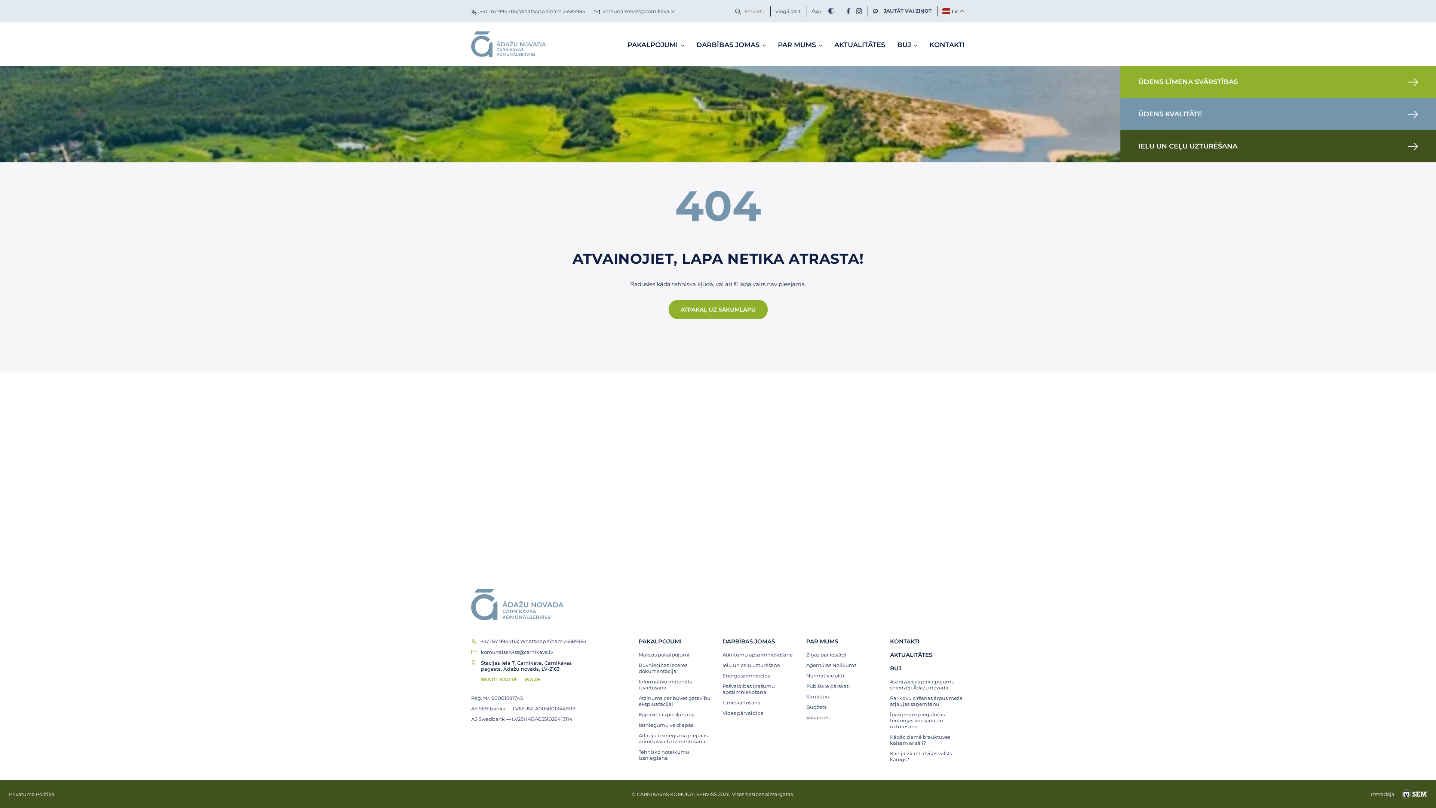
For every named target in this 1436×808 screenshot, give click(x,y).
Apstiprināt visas (634, 488)
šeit (607, 335)
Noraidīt (817, 488)
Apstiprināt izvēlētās (733, 488)
